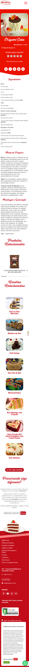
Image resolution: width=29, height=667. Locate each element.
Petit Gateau (14, 353)
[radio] (8, 56)
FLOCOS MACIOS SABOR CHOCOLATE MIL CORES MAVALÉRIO (14, 271)
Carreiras (4, 555)
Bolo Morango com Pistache (14, 413)
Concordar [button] (6, 662)
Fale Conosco (6, 560)
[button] (6, 69)
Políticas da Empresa (8, 543)
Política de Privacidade (8, 654)
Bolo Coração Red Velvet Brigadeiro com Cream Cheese (14, 436)
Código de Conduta (7, 548)
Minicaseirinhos (14, 393)
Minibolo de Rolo (14, 333)
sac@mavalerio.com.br (10, 583)
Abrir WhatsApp (6, 579)
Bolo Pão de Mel (14, 373)
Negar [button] (15, 659)
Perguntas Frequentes (8, 545)
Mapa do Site (5, 540)
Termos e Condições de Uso (10, 562)
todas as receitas (11, 506)
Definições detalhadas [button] (8, 659)
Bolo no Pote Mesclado (14, 312)
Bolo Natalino (14, 458)
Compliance (5, 557)
